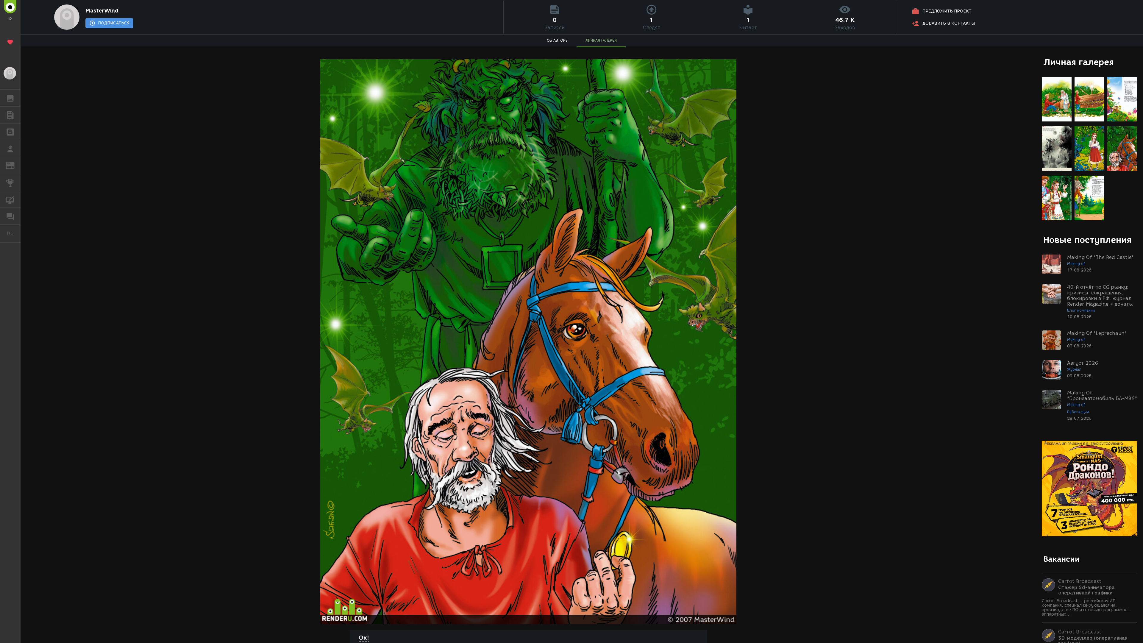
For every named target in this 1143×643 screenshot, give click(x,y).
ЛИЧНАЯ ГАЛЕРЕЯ (601, 40)
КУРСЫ (10, 199)
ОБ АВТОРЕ (557, 40)
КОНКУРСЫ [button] (10, 182)
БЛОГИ (10, 132)
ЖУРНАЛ (14, 165)
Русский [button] (14, 233)
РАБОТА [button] (10, 148)
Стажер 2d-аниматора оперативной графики (1086, 590)
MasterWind (101, 10)
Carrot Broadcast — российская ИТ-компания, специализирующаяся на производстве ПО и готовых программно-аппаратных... (1086, 608)
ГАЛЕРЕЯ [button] (10, 98)
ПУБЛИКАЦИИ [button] (10, 115)
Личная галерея (1078, 62)
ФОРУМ (10, 216)
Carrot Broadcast (1079, 581)
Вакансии (1061, 559)
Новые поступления (1087, 240)
